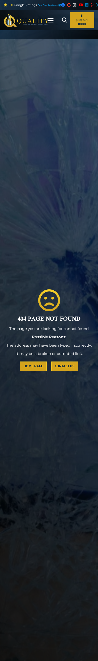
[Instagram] (74, 5)
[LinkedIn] (86, 5)
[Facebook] (63, 5)
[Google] (69, 5)
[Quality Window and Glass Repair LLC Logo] (26, 20)
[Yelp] (92, 5)
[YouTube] (81, 5)
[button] (50, 20)
